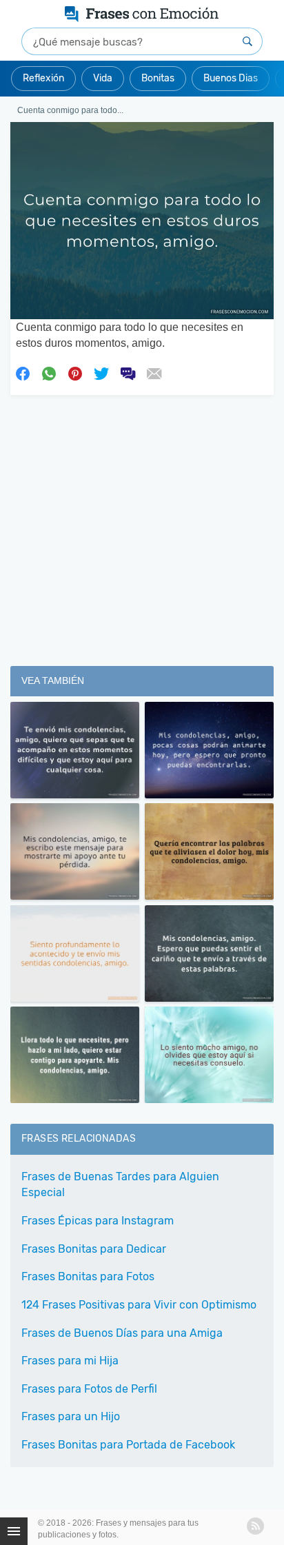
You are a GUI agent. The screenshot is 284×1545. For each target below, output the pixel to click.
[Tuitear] (101, 372)
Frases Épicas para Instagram (97, 1220)
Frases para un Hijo (70, 1416)
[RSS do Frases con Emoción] (255, 1526)
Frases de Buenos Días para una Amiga (122, 1333)
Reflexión (43, 78)
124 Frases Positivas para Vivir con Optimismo (138, 1304)
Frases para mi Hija (70, 1360)
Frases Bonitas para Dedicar (93, 1248)
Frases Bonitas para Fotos (87, 1276)
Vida (102, 78)
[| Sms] (127, 372)
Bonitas (157, 78)
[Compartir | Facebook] (22, 372)
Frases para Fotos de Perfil (89, 1388)
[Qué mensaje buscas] (247, 41)
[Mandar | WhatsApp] (49, 372)
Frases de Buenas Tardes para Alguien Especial (120, 1184)
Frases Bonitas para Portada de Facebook (128, 1444)
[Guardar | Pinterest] (75, 372)
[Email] (153, 372)
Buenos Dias (230, 78)
